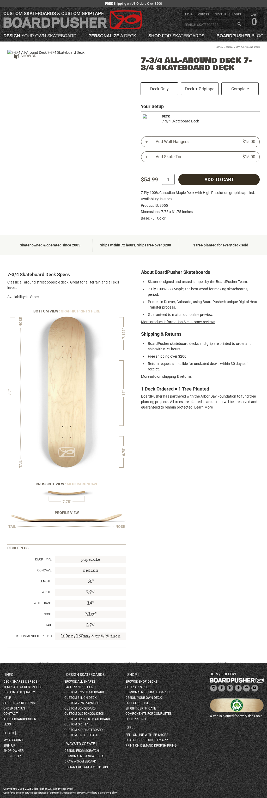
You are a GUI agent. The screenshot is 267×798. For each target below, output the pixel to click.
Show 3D (28, 56)
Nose (48, 614)
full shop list (136, 703)
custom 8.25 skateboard (84, 692)
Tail (48, 625)
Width (47, 592)
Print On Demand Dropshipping (151, 745)
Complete (240, 88)
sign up (220, 14)
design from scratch (81, 751)
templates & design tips (22, 687)
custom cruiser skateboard (87, 719)
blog (240, 36)
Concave (44, 570)
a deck (112, 36)
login (236, 14)
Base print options (79, 687)
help (188, 14)
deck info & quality (19, 692)
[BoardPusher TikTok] (238, 688)
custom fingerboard (81, 735)
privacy (81, 792)
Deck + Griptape (199, 88)
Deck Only (159, 88)
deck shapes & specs (20, 681)
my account (13, 740)
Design (228, 46)
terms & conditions (65, 792)
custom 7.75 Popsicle (81, 703)
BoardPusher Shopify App (146, 740)
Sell (131, 727)
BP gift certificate (140, 708)
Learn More (203, 407)
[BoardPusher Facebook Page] (221, 688)
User (9, 733)
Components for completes (148, 714)
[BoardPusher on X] (230, 688)
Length (46, 581)
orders (203, 14)
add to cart (219, 179)
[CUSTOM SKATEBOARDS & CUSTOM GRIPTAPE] (72, 28)
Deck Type (43, 559)
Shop (132, 674)
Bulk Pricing (135, 719)
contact (10, 714)
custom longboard (80, 708)
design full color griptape (86, 767)
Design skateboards (85, 674)
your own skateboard (39, 36)
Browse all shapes (79, 681)
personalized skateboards (147, 692)
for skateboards (176, 36)
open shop (12, 756)
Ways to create (80, 744)
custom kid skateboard (83, 730)
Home (218, 46)
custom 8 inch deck (80, 698)
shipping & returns (19, 703)
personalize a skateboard (85, 756)
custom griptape (78, 724)
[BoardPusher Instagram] (213, 688)
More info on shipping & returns (166, 376)
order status (14, 708)
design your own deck (143, 698)
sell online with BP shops (146, 735)
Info (9, 674)
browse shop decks (141, 681)
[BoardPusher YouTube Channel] (254, 688)
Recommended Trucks (34, 636)
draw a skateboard (80, 761)
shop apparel (136, 687)
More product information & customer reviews (178, 322)
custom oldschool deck (84, 714)
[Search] (239, 24)
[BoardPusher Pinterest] (246, 688)
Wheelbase (43, 603)
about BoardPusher (19, 719)
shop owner (13, 751)
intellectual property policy (102, 792)
